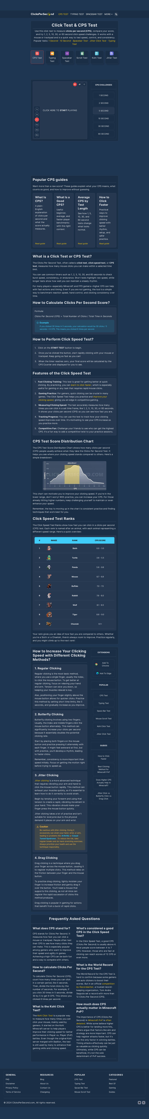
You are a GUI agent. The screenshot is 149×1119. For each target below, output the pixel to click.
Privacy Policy (12, 1088)
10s (37, 125)
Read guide (40, 243)
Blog (42, 1079)
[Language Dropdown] (116, 14)
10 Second (65, 41)
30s (37, 130)
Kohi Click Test (45, 1015)
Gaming (112, 1088)
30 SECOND (103, 126)
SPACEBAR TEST (94, 14)
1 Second (53, 41)
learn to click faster (81, 385)
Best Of (112, 1083)
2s (37, 114)
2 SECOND (103, 103)
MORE (107, 14)
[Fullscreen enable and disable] (84, 84)
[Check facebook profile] (139, 1102)
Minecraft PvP (95, 1020)
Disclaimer (10, 1083)
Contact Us (45, 1088)
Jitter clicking (42, 780)
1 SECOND (103, 95)
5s (37, 119)
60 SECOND (103, 134)
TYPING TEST (77, 14)
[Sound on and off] (75, 84)
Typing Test (79, 1083)
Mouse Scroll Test (82, 1092)
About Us (44, 1083)
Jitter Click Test (98, 41)
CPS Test (78, 1079)
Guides (112, 1092)
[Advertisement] (74, 71)
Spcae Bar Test (81, 1088)
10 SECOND (103, 118)
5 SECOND (103, 111)
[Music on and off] (79, 84)
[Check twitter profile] (143, 1102)
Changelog (45, 1092)
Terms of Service (13, 1092)
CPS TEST (63, 14)
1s (37, 109)
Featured (113, 1079)
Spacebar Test (80, 41)
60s (37, 135)
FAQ (7, 1079)
